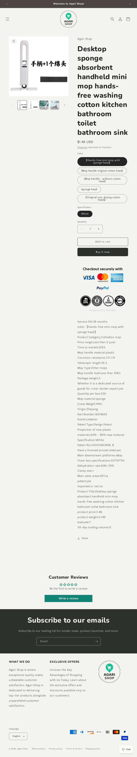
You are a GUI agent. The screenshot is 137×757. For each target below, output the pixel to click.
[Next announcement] (130, 4)
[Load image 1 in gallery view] (22, 105)
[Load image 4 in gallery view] (54, 105)
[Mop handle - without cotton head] (102, 180)
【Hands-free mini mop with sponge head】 (102, 161)
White (85, 213)
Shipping (82, 147)
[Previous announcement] (7, 4)
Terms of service (74, 749)
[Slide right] (64, 105)
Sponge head (89, 189)
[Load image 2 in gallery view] (33, 105)
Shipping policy (93, 749)
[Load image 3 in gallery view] (44, 105)
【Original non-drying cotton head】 (102, 198)
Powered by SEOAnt (102, 310)
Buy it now (103, 252)
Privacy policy (56, 749)
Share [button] (85, 538)
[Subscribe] (96, 641)
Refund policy (38, 749)
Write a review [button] (68, 598)
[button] (7, 19)
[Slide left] (13, 105)
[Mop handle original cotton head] (102, 170)
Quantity (82, 221)
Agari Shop (22, 749)
